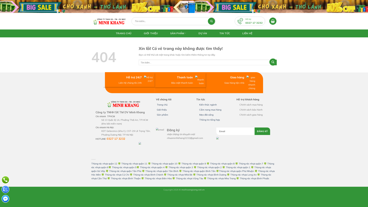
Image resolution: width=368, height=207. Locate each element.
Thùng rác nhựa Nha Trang (221, 178)
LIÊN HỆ (247, 33)
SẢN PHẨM (177, 33)
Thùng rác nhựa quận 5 (124, 167)
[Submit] (274, 62)
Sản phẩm (162, 114)
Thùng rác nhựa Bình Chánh (148, 174)
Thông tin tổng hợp (209, 119)
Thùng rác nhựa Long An (243, 174)
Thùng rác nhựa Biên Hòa (158, 178)
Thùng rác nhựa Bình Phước (254, 178)
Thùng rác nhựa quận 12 (104, 163)
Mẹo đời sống (206, 114)
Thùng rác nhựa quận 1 (238, 167)
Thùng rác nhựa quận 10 (164, 163)
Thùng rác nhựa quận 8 (222, 163)
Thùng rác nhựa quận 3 (180, 167)
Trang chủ (162, 104)
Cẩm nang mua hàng (210, 109)
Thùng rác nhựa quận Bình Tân (198, 171)
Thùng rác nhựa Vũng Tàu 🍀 (191, 178)
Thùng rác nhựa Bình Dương (211, 174)
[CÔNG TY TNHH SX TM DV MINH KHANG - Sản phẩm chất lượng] (109, 21)
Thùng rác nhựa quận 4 (152, 167)
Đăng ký (262, 131)
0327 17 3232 (254, 22)
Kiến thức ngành (208, 104)
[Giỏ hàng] (272, 21)
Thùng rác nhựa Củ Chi (117, 174)
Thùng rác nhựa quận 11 (134, 163)
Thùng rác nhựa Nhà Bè (179, 174)
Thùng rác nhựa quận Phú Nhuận (236, 171)
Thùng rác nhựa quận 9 (193, 163)
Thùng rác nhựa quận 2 (209, 167)
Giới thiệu (162, 109)
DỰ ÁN (203, 33)
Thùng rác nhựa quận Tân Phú (125, 171)
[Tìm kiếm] (212, 21)
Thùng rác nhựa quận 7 (251, 163)
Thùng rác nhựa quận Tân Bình (161, 171)
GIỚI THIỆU (151, 33)
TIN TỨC (224, 33)
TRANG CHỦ (123, 33)
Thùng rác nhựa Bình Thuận (126, 178)
